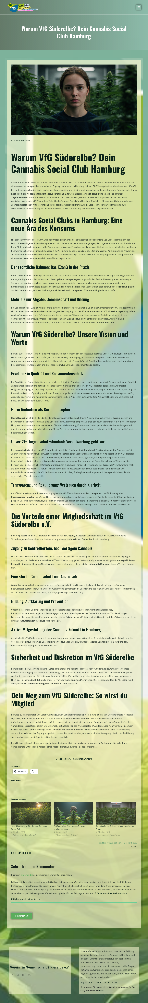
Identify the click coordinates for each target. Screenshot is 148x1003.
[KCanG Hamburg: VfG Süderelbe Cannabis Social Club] (31, 813)
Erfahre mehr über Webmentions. (111, 893)
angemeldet (27, 874)
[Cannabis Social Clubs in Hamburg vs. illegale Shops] (116, 813)
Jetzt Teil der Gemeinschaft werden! (74, 758)
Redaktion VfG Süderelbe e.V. (110, 842)
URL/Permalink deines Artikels (26, 899)
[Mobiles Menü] (138, 7)
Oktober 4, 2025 (130, 842)
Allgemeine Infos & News (21, 140)
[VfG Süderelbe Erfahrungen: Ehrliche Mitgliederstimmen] (73, 813)
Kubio (101, 990)
